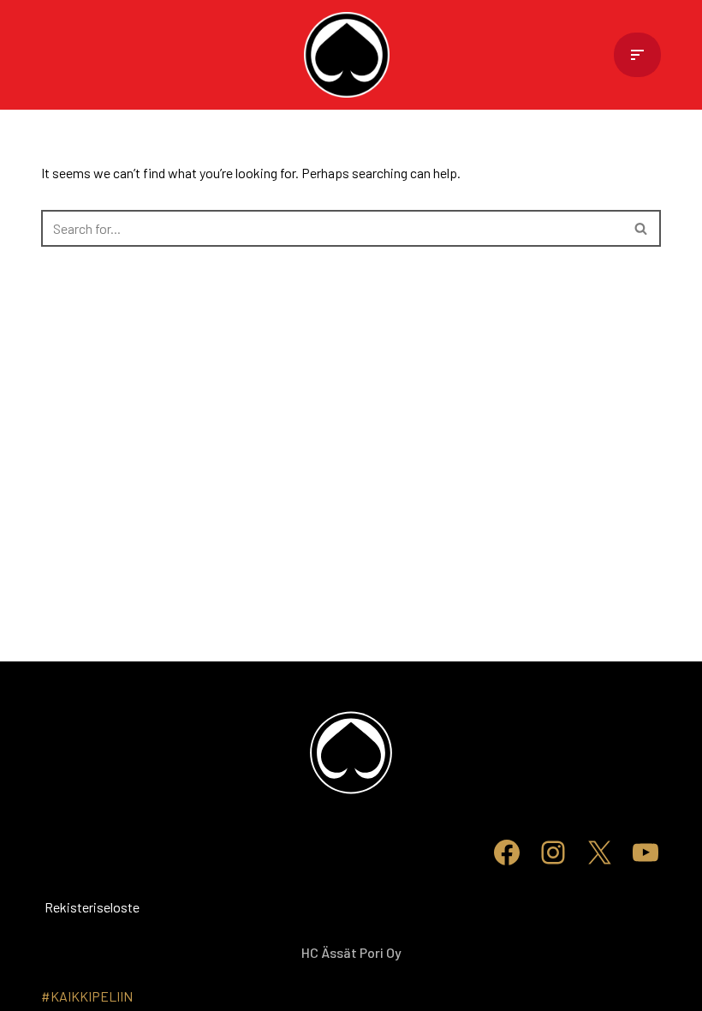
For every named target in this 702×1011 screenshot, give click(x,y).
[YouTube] (645, 852)
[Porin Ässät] (351, 55)
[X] (599, 852)
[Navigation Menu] (637, 55)
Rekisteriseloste (67, 907)
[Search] (641, 228)
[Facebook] (506, 852)
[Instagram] (553, 852)
